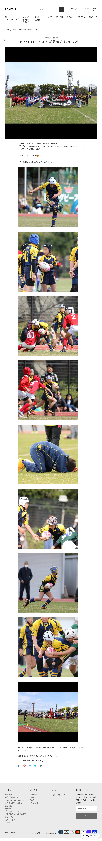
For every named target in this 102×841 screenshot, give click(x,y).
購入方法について (12, 794)
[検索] (48, 9)
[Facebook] (19, 765)
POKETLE (33, 794)
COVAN (32, 797)
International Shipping (14, 800)
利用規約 (8, 808)
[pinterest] (59, 794)
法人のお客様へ (11, 819)
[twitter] (64, 794)
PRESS (81, 17)
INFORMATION (55, 17)
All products (11, 18)
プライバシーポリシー (13, 811)
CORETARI (33, 803)
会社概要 (8, 805)
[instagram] (53, 794)
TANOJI (32, 800)
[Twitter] (35, 765)
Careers (8, 822)
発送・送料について (38, 19)
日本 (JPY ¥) (76, 8)
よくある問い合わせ (26, 19)
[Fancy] (30, 765)
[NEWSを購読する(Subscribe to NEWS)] (41, 765)
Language (50, 833)
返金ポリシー (10, 817)
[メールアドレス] (86, 808)
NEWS (70, 17)
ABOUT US (93, 18)
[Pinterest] (24, 765)
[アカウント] (88, 11)
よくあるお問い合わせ (13, 803)
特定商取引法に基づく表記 (15, 814)
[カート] (94, 11)
